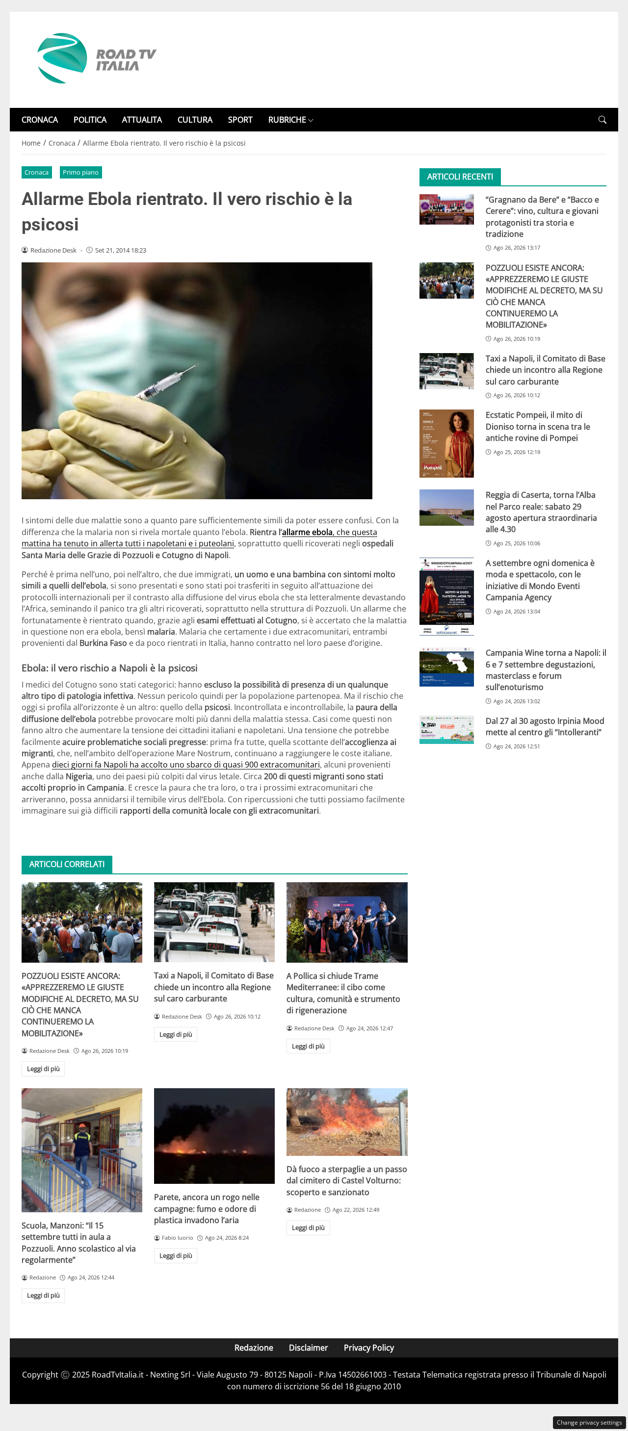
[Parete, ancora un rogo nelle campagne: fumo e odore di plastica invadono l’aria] (214, 1136)
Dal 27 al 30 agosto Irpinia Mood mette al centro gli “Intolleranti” (545, 727)
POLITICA (90, 119)
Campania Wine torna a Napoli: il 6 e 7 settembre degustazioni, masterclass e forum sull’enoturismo (546, 670)
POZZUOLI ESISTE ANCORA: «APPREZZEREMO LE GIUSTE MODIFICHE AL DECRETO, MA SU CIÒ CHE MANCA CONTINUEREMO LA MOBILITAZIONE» (80, 1005)
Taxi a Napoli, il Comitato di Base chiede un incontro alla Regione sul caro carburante (214, 987)
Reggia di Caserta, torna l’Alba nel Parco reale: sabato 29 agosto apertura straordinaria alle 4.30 (541, 512)
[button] (602, 120)
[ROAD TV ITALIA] (95, 58)
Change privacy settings (589, 1422)
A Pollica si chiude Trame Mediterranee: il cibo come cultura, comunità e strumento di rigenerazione (343, 993)
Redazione (254, 1347)
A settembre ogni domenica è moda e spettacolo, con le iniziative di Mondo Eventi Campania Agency (540, 580)
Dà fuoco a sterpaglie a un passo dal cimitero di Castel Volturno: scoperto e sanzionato (347, 1181)
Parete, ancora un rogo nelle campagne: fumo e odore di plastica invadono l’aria (207, 1209)
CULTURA (195, 119)
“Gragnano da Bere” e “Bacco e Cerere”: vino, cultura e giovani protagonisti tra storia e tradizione (542, 216)
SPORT (240, 119)
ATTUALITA (142, 119)
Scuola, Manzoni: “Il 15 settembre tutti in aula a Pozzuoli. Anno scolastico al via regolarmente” (79, 1242)
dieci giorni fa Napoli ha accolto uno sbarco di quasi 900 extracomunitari (186, 764)
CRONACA (40, 119)
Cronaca (37, 172)
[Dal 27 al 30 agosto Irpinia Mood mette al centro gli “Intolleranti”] (446, 730)
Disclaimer (308, 1347)
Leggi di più (43, 1068)
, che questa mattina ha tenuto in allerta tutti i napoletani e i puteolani (199, 538)
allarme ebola (307, 532)
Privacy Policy (369, 1347)
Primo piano (81, 172)
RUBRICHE (287, 119)
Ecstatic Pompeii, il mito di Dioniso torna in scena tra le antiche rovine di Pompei (538, 427)
